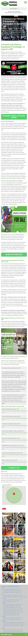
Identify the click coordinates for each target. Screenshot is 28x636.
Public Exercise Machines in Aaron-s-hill (12, 629)
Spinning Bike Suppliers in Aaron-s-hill (12, 605)
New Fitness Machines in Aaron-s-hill (12, 589)
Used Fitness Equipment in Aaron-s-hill (12, 590)
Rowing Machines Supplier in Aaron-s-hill (12, 610)
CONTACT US (14, 468)
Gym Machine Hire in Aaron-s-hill (11, 601)
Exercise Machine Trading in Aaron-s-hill (12, 595)
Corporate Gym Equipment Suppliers (10, 586)
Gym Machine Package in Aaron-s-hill (12, 592)
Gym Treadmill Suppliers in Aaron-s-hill (12, 604)
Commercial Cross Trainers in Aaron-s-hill (13, 608)
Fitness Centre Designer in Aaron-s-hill (12, 617)
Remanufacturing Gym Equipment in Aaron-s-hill (14, 623)
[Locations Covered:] (1, 2)
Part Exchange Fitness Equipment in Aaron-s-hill (14, 596)
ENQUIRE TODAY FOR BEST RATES (14, 116)
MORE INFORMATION (14, 254)
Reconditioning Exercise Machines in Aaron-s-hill (14, 626)
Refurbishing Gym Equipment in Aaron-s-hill (13, 622)
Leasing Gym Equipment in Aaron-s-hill (12, 599)
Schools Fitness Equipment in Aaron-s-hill (13, 631)
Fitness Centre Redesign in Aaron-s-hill (12, 619)
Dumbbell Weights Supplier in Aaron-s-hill (13, 611)
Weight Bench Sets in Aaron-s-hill (11, 614)
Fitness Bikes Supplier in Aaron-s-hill (11, 607)
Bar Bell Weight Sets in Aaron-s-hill (11, 613)
